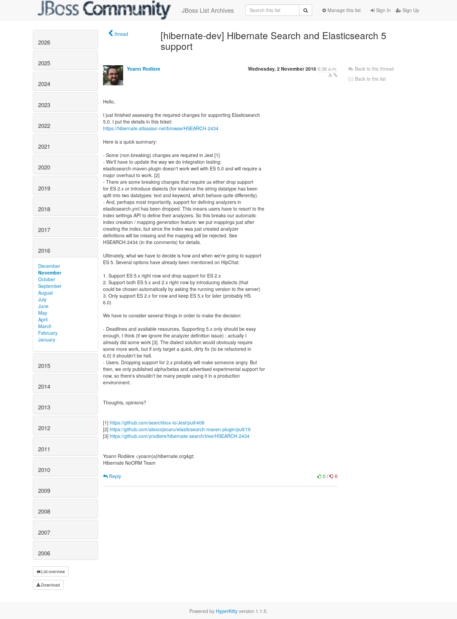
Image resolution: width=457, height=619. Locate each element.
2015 (44, 366)
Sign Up (410, 10)
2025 (44, 63)
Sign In (383, 10)
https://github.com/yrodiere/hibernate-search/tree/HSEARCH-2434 (180, 436)
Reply (114, 476)
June (43, 306)
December (49, 265)
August (45, 292)
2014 (44, 386)
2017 (44, 230)
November (49, 272)
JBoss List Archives (208, 10)
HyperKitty (227, 611)
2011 (44, 449)
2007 (44, 532)
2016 (44, 250)
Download (50, 585)
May (42, 312)
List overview (52, 571)
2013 (44, 407)
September (50, 286)
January (46, 339)
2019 (44, 188)
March (45, 326)
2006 (44, 553)
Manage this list (343, 10)
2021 (44, 146)
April (43, 319)
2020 (44, 167)
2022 (44, 126)
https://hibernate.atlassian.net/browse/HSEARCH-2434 (160, 128)
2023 (44, 105)
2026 (44, 42)
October (46, 279)
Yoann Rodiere (143, 68)
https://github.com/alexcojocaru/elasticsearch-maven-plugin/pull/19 (180, 429)
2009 (44, 490)
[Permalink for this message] (336, 75)
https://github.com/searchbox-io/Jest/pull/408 (157, 422)
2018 (44, 209)
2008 (44, 511)
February (48, 332)
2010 (44, 470)
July (42, 299)
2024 (44, 84)
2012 (44, 428)
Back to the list (370, 78)
